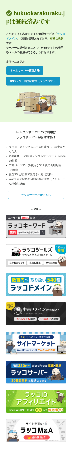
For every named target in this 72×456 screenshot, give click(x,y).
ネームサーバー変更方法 (25, 70)
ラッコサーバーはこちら (36, 194)
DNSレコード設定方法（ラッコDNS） (33, 81)
